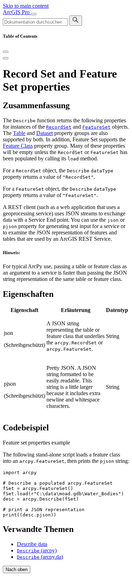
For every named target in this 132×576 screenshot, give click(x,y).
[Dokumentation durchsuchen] (75, 21)
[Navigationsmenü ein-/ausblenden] (34, 14)
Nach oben (16, 569)
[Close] (5, 52)
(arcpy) (37, 550)
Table (19, 133)
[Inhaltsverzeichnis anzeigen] (5, 58)
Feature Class (18, 146)
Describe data (32, 544)
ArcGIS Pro (17, 12)
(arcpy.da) (40, 557)
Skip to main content (26, 6)
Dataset (44, 133)
